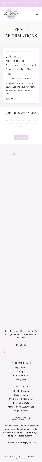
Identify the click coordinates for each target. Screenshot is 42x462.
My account (21, 367)
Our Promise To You (21, 375)
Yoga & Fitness (21, 411)
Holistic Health (21, 395)
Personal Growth (21, 403)
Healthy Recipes (21, 391)
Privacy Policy (21, 379)
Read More (12, 99)
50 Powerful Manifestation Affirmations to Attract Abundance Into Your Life (21, 64)
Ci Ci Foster (12, 79)
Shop (21, 371)
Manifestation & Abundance (18, 51)
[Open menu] (36, 14)
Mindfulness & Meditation (21, 399)
